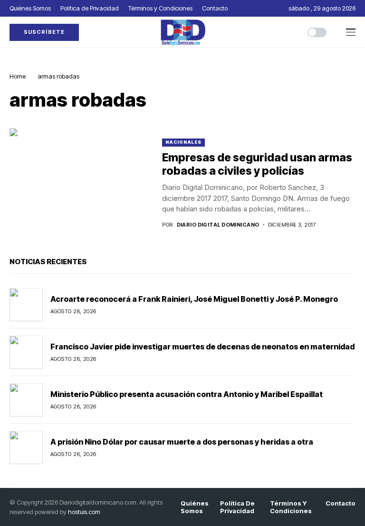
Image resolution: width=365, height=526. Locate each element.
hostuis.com (84, 512)
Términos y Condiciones (291, 507)
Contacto (340, 503)
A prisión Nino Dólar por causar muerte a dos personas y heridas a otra (181, 442)
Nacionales (183, 142)
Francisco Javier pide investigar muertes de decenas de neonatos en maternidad (202, 346)
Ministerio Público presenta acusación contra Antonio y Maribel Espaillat (188, 394)
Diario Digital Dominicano (218, 225)
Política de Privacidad (237, 507)
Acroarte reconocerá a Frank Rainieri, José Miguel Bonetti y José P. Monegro (194, 299)
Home (18, 76)
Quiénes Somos (195, 507)
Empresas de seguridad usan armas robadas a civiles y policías (257, 164)
